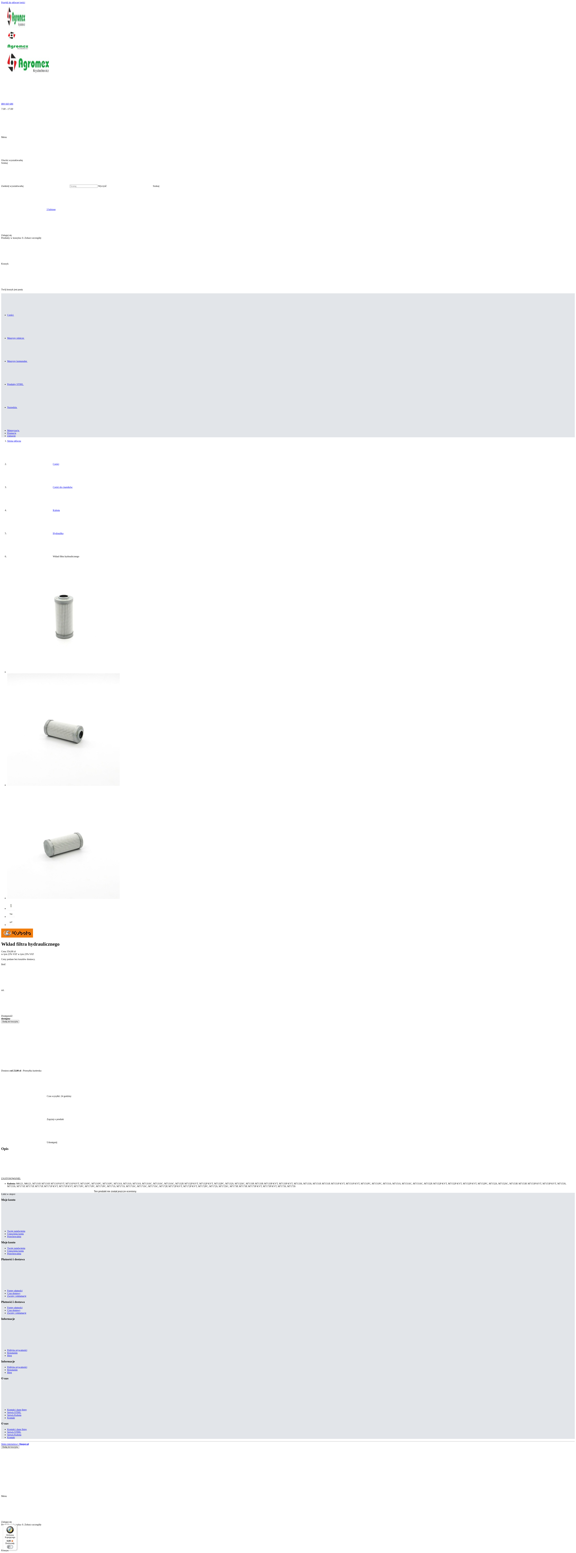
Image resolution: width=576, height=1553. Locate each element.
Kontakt (11, 1418)
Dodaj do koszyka (10, 1021)
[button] (179, 186)
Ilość (3, 964)
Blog (9, 1355)
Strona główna (14, 441)
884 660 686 (7, 104)
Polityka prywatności (17, 1350)
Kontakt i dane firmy (17, 1409)
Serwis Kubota (14, 1415)
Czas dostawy (13, 1293)
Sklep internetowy (15, 1444)
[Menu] (15, 1526)
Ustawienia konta (15, 1234)
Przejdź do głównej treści (13, 2)
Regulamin (12, 1353)
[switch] (10, 1547)
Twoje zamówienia (16, 1231)
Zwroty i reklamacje (16, 1296)
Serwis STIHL (14, 1412)
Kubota (56, 510)
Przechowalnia (14, 1236)
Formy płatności (14, 1290)
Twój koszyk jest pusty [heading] (12, 289)
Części (56, 464)
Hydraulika (58, 533)
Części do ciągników (63, 487)
